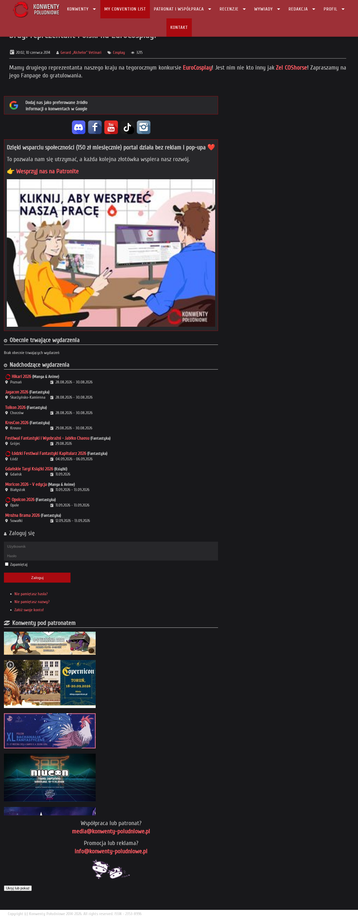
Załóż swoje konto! (29, 610)
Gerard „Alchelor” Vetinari (81, 52)
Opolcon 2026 (23, 499)
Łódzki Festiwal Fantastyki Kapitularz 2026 (49, 453)
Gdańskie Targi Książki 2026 (29, 469)
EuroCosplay (197, 67)
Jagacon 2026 (16, 392)
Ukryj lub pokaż (18, 888)
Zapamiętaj (19, 564)
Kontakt (179, 27)
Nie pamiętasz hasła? (31, 594)
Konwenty (78, 9)
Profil (330, 9)
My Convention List (125, 9)
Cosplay (119, 52)
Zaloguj (37, 578)
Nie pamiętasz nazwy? (32, 601)
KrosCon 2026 (17, 422)
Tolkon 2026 (15, 407)
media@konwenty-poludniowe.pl (111, 831)
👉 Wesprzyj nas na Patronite (43, 171)
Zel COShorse (291, 67)
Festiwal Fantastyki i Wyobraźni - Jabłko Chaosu (47, 438)
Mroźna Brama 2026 (22, 515)
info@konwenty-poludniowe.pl (111, 851)
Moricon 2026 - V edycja (26, 484)
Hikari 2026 (21, 376)
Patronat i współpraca (179, 9)
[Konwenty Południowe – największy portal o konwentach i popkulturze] (36, 9)
